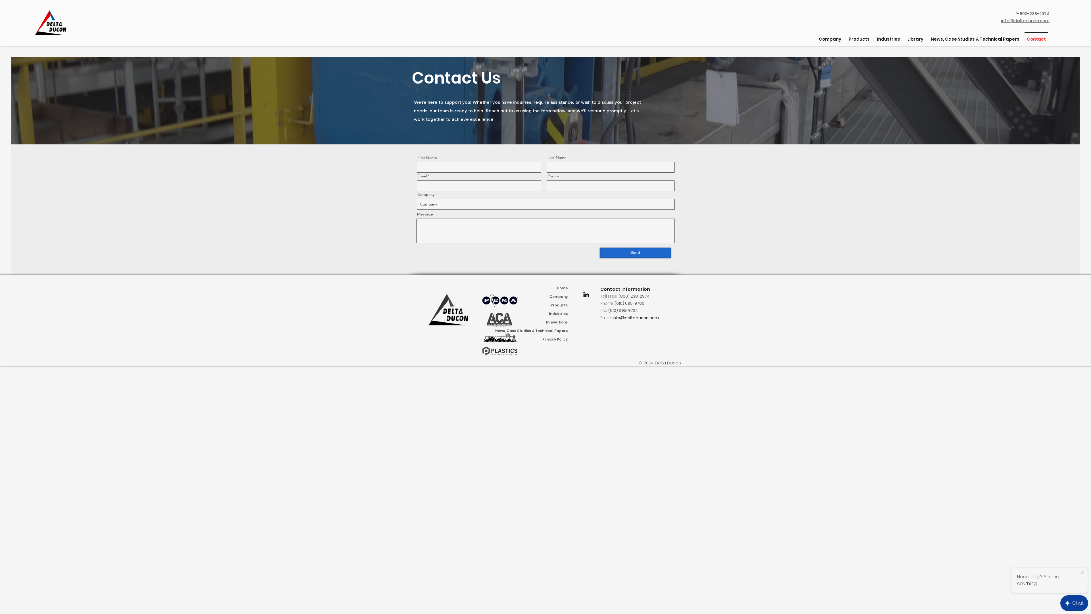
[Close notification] (1082, 573)
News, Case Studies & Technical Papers (543, 330)
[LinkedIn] (586, 294)
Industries (558, 313)
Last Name (557, 157)
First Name (427, 157)
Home (562, 288)
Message (425, 214)
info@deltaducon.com (636, 318)
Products (559, 305)
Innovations (557, 322)
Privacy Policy (555, 339)
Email (422, 176)
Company (425, 194)
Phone (553, 176)
